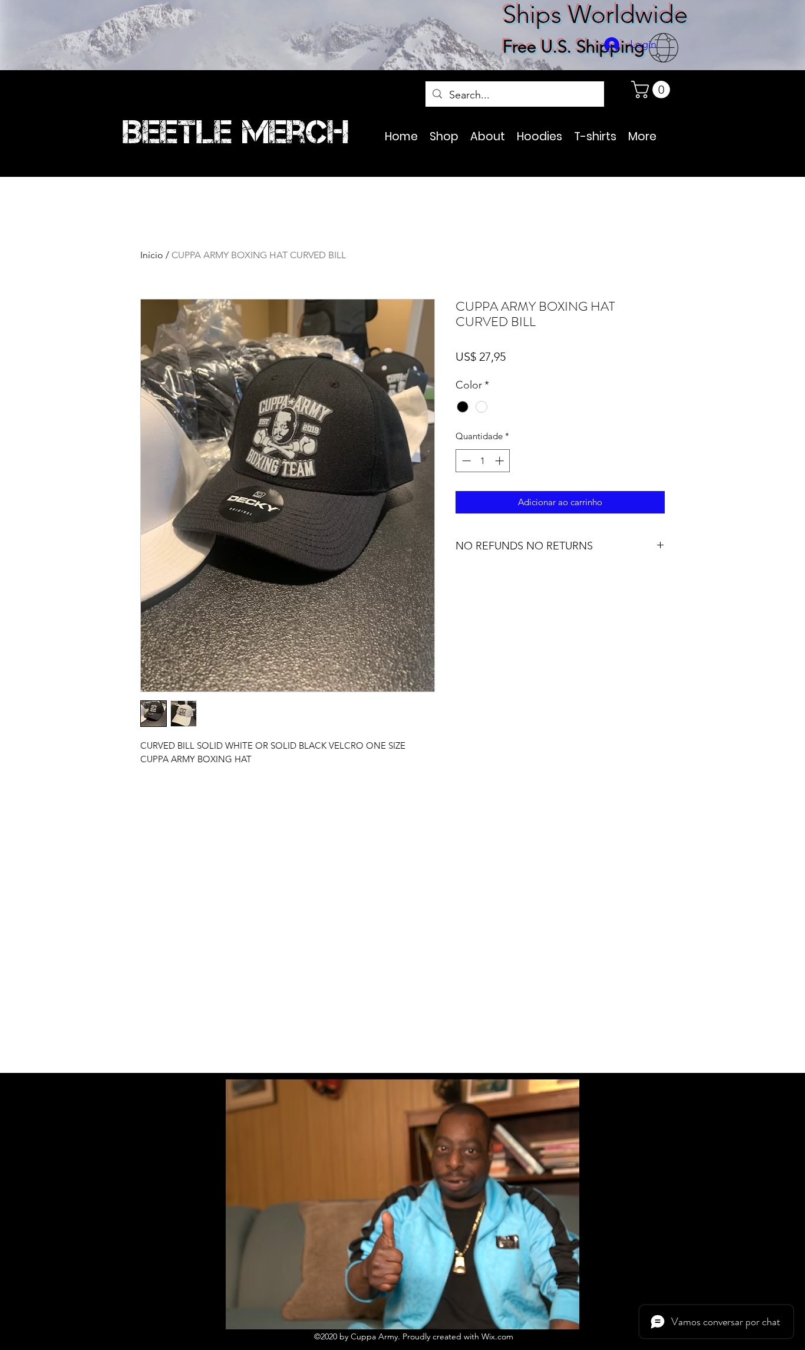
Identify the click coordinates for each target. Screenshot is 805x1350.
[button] (652, 89)
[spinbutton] (483, 461)
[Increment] (501, 461)
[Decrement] (465, 461)
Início (151, 255)
